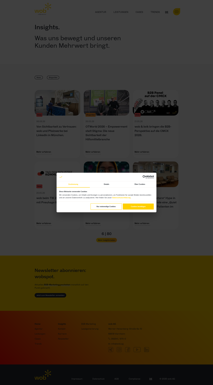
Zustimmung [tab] (73, 184)
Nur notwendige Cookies (106, 206)
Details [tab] (106, 184)
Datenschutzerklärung (121, 198)
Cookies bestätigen (138, 206)
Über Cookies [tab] (139, 184)
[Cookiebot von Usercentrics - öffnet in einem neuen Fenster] (144, 177)
